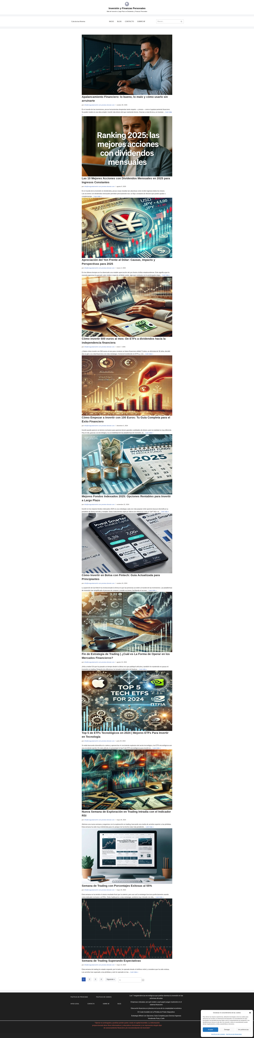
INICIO (111, 21)
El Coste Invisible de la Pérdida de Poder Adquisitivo (156, 1012)
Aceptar (210, 1029)
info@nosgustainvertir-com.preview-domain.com (99, 105)
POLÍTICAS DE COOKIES (218, 1034)
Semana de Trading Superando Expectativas (111, 960)
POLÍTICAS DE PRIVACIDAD (234, 1034)
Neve (72, 1035)
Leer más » (98, 196)
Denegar (227, 1029)
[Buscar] (181, 21)
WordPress (93, 1035)
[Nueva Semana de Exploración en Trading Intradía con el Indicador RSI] (127, 779)
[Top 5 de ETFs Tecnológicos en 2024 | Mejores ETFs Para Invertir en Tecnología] (127, 701)
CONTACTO (129, 21)
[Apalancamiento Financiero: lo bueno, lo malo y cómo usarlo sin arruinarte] (127, 65)
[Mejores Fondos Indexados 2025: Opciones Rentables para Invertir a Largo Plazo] (127, 464)
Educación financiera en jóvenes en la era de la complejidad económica (156, 1008)
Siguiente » (111, 979)
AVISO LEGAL (75, 1003)
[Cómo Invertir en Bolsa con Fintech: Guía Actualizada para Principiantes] (127, 543)
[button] (250, 1013)
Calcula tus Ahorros (78, 21)
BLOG (119, 21)
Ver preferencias (243, 1029)
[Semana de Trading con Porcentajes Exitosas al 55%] (127, 856)
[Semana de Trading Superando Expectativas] (127, 928)
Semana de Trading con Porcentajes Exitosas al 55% (117, 885)
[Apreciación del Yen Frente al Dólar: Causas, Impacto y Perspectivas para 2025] (127, 228)
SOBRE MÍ (141, 21)
